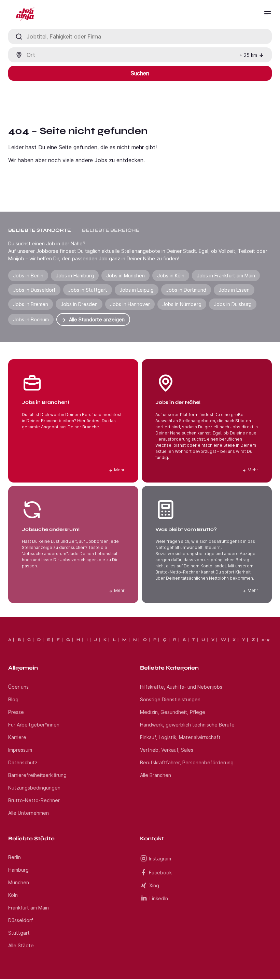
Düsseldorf (20, 920)
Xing (154, 885)
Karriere (17, 737)
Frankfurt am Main (28, 908)
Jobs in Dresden (79, 304)
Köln (13, 895)
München (18, 882)
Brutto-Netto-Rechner (34, 800)
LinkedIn (159, 898)
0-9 (265, 639)
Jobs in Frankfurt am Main (226, 275)
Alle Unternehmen (28, 813)
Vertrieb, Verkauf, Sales (166, 750)
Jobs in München (125, 275)
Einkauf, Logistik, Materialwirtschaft (180, 737)
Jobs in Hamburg (75, 275)
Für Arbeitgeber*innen (33, 725)
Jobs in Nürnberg (181, 304)
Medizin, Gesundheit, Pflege (172, 712)
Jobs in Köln (170, 275)
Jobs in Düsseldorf (34, 290)
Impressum (20, 750)
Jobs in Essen (234, 290)
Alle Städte (21, 945)
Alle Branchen (155, 775)
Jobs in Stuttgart (87, 290)
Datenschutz (23, 762)
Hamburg (18, 870)
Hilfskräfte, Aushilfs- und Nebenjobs (181, 687)
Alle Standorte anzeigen (97, 319)
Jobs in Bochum (31, 319)
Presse (16, 712)
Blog (13, 699)
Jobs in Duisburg (233, 304)
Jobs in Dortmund (186, 290)
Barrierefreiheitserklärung (37, 775)
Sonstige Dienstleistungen (170, 699)
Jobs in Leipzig (137, 290)
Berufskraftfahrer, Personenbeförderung (187, 762)
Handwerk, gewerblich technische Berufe (187, 725)
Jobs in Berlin (28, 275)
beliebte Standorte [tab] (39, 230)
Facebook (160, 872)
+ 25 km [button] (248, 55)
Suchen (140, 73)
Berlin (14, 857)
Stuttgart (19, 933)
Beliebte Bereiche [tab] (111, 230)
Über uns (18, 687)
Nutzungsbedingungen (34, 788)
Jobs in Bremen (30, 304)
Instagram (160, 858)
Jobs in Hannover (130, 304)
